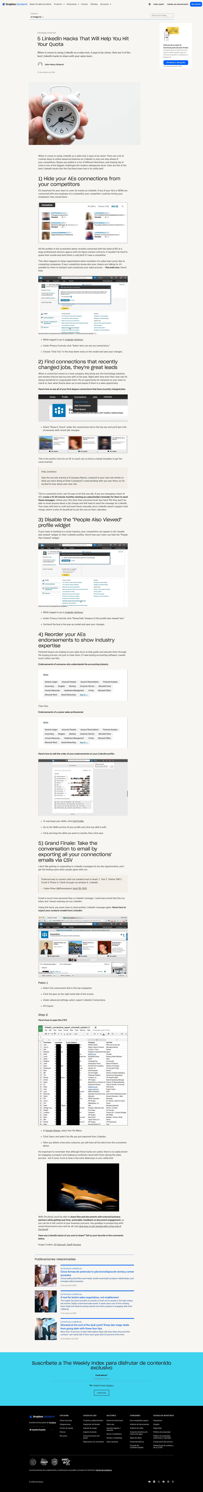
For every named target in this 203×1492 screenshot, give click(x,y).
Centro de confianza (104, 1470)
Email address (101, 1375)
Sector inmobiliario (114, 1434)
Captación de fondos (91, 1424)
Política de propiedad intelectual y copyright (162, 1437)
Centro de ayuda (66, 1428)
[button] (175, 62)
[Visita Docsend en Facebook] (163, 1482)
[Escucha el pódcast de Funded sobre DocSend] (173, 1482)
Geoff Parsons (74, 1244)
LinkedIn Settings (74, 339)
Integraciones (65, 1424)
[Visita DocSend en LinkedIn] (154, 1482)
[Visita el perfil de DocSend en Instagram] (168, 1482)
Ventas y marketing (114, 1438)
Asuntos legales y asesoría (113, 1429)
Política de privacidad (161, 1432)
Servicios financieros (115, 1420)
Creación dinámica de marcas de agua (138, 1433)
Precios (62, 1432)
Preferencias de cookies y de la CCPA (163, 1446)
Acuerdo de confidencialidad (136, 1446)
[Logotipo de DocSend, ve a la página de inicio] (14, 4)
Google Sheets (52, 1130)
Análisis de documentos (139, 1424)
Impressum (157, 1420)
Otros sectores (112, 1442)
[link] (158, 4)
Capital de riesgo (90, 1428)
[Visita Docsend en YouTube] (149, 1482)
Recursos (63, 1436)
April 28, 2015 (80, 888)
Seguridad (157, 1428)
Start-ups (110, 1424)
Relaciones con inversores (93, 1442)
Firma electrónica (137, 1442)
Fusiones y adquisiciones (93, 1420)
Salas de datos (136, 1438)
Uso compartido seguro (139, 1420)
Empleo (156, 1424)
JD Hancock (60, 1244)
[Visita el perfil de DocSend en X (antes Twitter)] (159, 1482)
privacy (109, 1385)
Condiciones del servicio (163, 1442)
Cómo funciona (66, 1420)
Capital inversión (90, 1432)
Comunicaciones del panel (91, 1437)
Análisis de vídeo (136, 1428)
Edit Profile (78, 821)
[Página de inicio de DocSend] (42, 1416)
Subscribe (101, 1393)
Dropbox (52, 1423)
